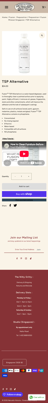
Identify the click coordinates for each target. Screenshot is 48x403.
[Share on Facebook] (10, 206)
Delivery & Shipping (24, 282)
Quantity (5, 176)
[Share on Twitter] (15, 206)
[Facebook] (17, 259)
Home (4, 17)
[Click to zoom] (42, 35)
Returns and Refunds (24, 286)
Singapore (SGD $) (14, 363)
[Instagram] (26, 259)
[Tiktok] (30, 259)
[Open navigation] (6, 7)
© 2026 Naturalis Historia (11, 400)
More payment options (24, 200)
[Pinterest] (21, 259)
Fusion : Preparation (18, 17)
